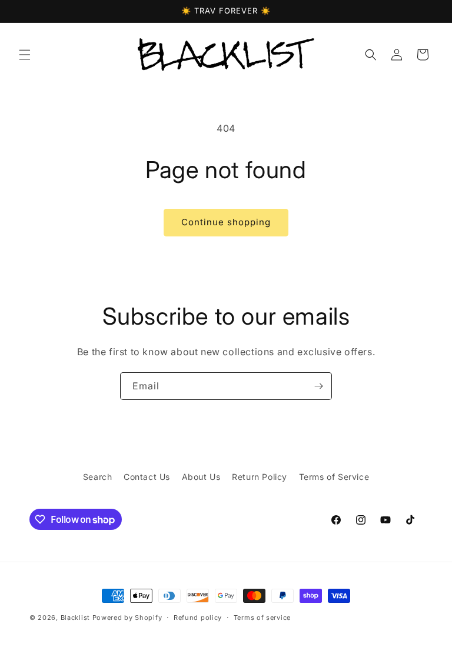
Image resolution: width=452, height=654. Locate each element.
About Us (201, 477)
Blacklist (75, 617)
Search (97, 477)
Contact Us (147, 477)
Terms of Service (334, 477)
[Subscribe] (318, 386)
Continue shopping (226, 222)
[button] (25, 55)
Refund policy (198, 617)
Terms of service (262, 617)
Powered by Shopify (127, 617)
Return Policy (259, 477)
